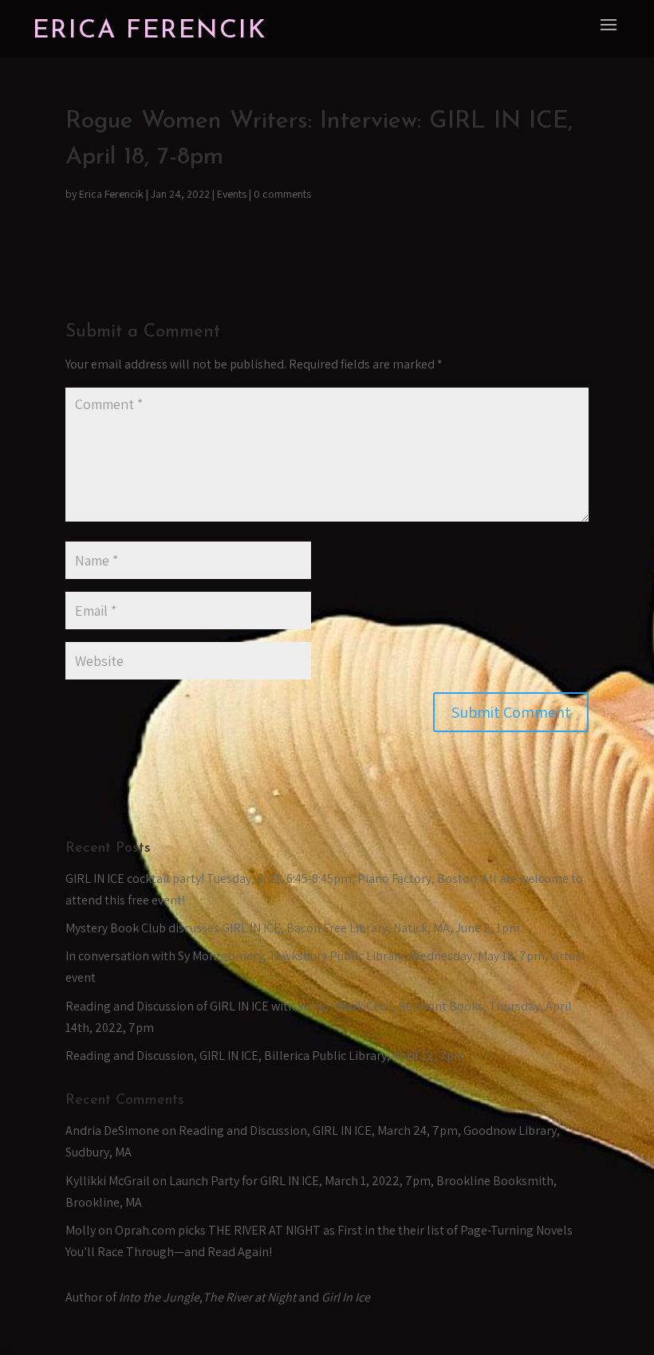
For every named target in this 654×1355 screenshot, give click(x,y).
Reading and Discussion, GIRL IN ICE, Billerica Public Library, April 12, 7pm (265, 1055)
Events (231, 194)
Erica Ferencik (111, 194)
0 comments (282, 194)
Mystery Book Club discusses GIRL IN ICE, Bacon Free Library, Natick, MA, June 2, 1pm (292, 928)
